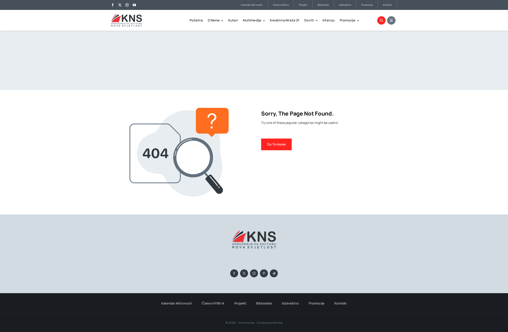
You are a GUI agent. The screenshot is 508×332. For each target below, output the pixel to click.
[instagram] (127, 5)
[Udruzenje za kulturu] (126, 15)
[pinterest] (264, 273)
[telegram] (274, 273)
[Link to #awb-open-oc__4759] (381, 20)
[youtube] (134, 5)
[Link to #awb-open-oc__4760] (391, 20)
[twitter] (119, 5)
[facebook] (112, 5)
